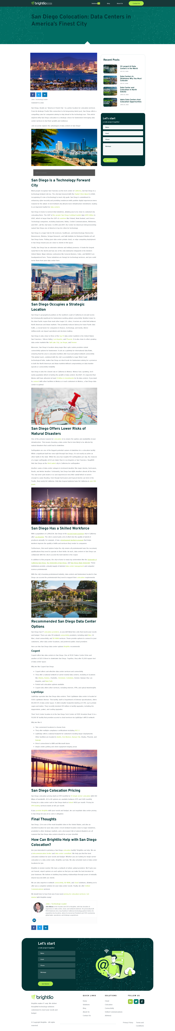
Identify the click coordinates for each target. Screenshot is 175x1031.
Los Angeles (57, 339)
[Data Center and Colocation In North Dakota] (110, 91)
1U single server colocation (80, 796)
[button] (130, 1001)
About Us (86, 1012)
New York (48, 681)
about (71, 802)
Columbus (69, 678)
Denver (74, 342)
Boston (46, 678)
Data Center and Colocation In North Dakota (128, 89)
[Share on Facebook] (32, 94)
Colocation (109, 1004)
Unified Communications (113, 1012)
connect (36, 381)
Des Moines (66, 737)
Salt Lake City (54, 342)
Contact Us (87, 1015)
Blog (84, 1008)
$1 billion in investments (65, 378)
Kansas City (76, 737)
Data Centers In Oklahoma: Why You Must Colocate (131, 78)
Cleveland (61, 678)
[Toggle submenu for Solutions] (98, 3)
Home (85, 1001)
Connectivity (109, 1008)
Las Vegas (63, 342)
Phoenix (69, 339)
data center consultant (63, 853)
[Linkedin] (34, 920)
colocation (57, 439)
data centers (55, 207)
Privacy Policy (128, 1022)
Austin (59, 737)
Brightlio (67, 646)
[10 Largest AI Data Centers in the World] (110, 69)
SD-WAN (56, 638)
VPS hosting (35, 806)
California (78, 191)
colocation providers (51, 632)
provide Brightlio (42, 810)
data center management (75, 566)
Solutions (86, 1004)
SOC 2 (77, 730)
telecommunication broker (42, 853)
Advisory (108, 1015)
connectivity (64, 635)
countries (62, 218)
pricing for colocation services (75, 894)
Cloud (107, 1001)
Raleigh (38, 740)
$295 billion (89, 215)
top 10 (62, 336)
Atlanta (40, 678)
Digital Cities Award (82, 194)
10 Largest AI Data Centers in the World (129, 67)
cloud (76, 882)
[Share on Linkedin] (44, 94)
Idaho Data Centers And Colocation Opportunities (130, 101)
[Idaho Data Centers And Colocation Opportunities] (110, 102)
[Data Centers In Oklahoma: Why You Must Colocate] (110, 80)
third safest (52, 463)
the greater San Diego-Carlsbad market (67, 215)
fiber (89, 635)
